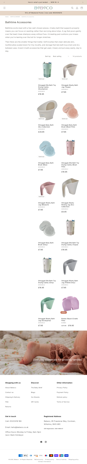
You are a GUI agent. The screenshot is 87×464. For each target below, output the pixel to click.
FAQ (6, 402)
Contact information (44, 461)
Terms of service (61, 459)
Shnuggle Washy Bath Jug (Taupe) (69, 86)
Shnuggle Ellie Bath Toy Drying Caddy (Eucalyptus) (47, 87)
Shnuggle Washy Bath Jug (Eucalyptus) (46, 319)
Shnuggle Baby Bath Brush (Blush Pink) (69, 126)
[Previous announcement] (4, 2)
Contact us (9, 392)
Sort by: (48, 56)
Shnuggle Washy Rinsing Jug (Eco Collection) (67, 204)
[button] (4, 8)
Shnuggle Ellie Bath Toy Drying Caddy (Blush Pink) (70, 165)
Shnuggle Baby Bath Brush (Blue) (46, 164)
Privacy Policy (62, 387)
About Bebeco (10, 387)
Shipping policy (74, 459)
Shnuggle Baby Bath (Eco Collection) (46, 126)
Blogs (33, 392)
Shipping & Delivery (12, 397)
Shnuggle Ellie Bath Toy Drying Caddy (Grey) (47, 281)
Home (6, 16)
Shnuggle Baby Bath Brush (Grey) (46, 244)
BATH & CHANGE (15, 16)
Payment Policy (62, 392)
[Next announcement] (83, 2)
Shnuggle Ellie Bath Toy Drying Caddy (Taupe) (70, 244)
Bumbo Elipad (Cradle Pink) (69, 319)
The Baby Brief (36, 387)
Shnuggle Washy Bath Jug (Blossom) (46, 204)
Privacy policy (49, 459)
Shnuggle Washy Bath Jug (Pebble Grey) (69, 281)
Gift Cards (35, 402)
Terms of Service (63, 402)
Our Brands (35, 397)
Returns (8, 406)
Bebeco (16, 459)
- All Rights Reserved (25, 459)
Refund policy (62, 397)
